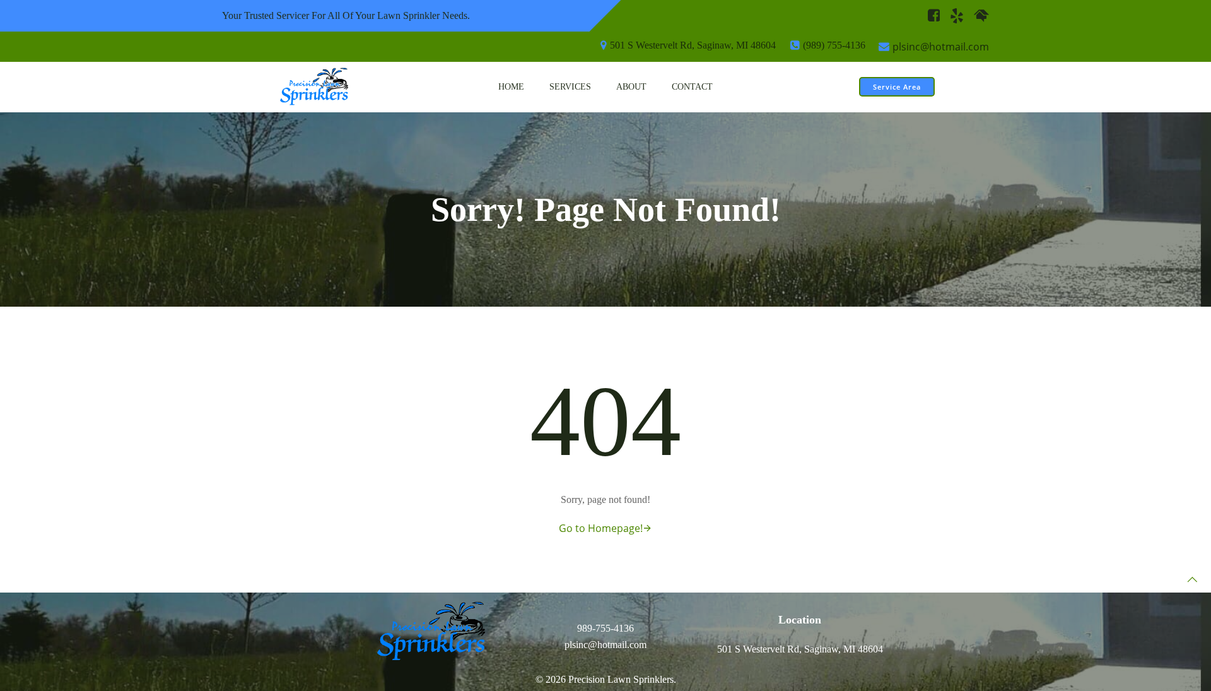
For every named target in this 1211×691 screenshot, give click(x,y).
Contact (692, 87)
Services (570, 87)
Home (511, 87)
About (631, 87)
